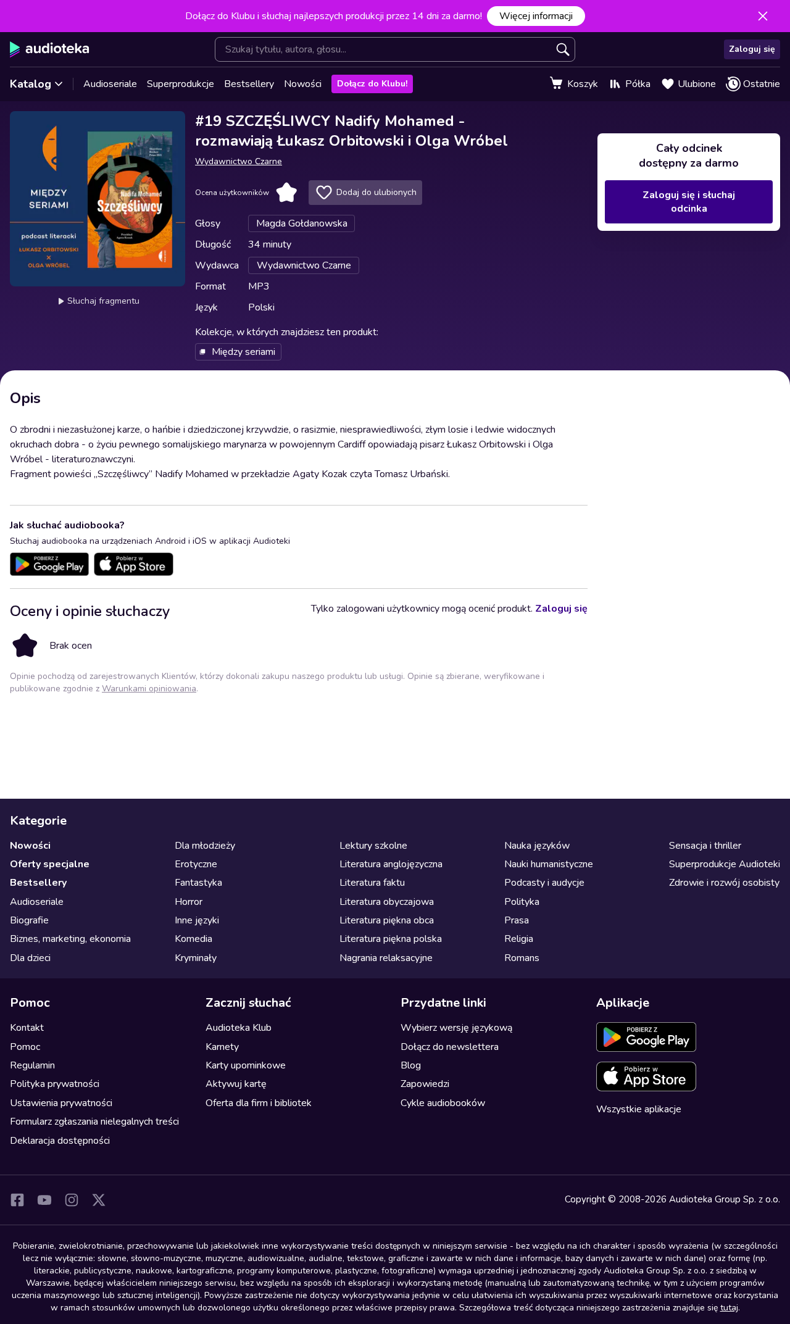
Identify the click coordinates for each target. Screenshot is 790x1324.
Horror (188, 902)
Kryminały (196, 958)
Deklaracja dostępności (60, 1140)
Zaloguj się (752, 49)
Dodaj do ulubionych (376, 192)
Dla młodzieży (205, 845)
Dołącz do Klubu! (372, 84)
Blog (411, 1065)
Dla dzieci (30, 958)
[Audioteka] (49, 49)
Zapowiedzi (425, 1084)
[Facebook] (17, 1200)
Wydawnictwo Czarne (238, 161)
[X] (98, 1200)
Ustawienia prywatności (61, 1103)
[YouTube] (44, 1200)
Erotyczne (196, 864)
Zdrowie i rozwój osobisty (724, 882)
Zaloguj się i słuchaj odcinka (688, 201)
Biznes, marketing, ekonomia (70, 939)
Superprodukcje (180, 84)
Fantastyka (198, 882)
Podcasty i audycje (544, 882)
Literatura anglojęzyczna (391, 864)
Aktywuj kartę (236, 1084)
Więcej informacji (536, 16)
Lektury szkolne (373, 845)
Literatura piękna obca (386, 920)
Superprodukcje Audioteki (724, 864)
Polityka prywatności (54, 1084)
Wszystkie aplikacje (638, 1109)
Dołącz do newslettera (450, 1047)
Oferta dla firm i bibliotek (259, 1103)
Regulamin (32, 1065)
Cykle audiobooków (443, 1103)
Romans (521, 958)
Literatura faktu (372, 882)
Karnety (222, 1047)
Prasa (516, 920)
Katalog (30, 84)
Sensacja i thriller (705, 845)
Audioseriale (110, 84)
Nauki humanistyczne (548, 864)
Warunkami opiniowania (149, 688)
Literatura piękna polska (390, 939)
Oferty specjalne (49, 864)
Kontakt (27, 1028)
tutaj (729, 1308)
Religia (518, 939)
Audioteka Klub (239, 1028)
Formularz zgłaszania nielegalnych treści (94, 1121)
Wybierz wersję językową (456, 1028)
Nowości (303, 84)
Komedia (193, 939)
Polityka (521, 902)
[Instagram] (71, 1200)
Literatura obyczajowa (386, 902)
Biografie (29, 920)
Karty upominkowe (246, 1065)
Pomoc (25, 1047)
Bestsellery (249, 84)
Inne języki (197, 920)
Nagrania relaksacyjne (386, 958)
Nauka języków (537, 845)
